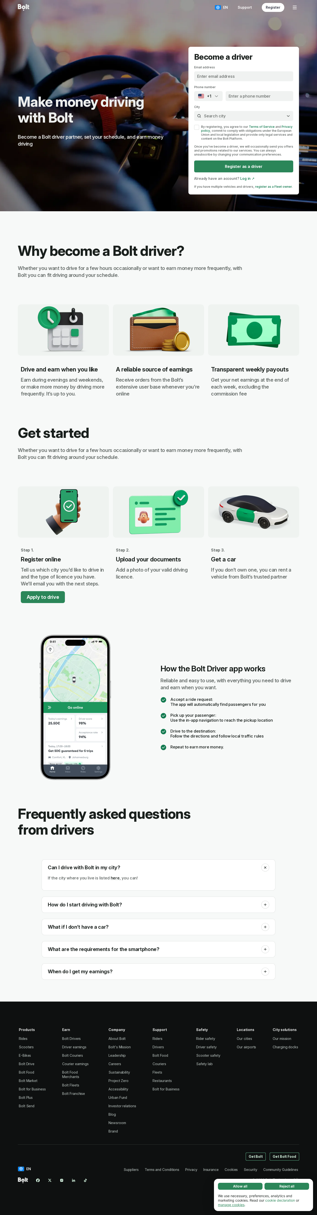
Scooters (26, 1047)
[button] (265, 868)
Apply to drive (43, 597)
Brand (113, 1131)
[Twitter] (50, 1180)
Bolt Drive (26, 1064)
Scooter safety (208, 1055)
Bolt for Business (32, 1089)
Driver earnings (74, 1047)
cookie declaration (280, 1200)
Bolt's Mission (119, 1047)
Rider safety (205, 1038)
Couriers (159, 1064)
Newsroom (117, 1123)
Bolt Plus (26, 1097)
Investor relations (122, 1106)
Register (273, 7)
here (115, 877)
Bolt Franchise (73, 1093)
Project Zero (118, 1081)
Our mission (282, 1038)
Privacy (191, 1169)
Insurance (211, 1169)
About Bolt (117, 1038)
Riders (157, 1038)
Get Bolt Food (284, 1156)
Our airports (246, 1047)
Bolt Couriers (72, 1055)
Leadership (117, 1055)
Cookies (231, 1169)
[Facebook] (38, 1180)
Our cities (244, 1038)
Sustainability (119, 1072)
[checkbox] (196, 127)
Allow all (240, 1186)
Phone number (205, 87)
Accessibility (118, 1089)
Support (245, 7)
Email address (204, 67)
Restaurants (162, 1081)
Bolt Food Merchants (70, 1074)
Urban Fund (117, 1097)
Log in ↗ (247, 178)
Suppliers (131, 1169)
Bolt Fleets (70, 1085)
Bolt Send (26, 1106)
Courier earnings (75, 1064)
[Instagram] (62, 1180)
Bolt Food (26, 1072)
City (197, 107)
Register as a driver (243, 166)
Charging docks (285, 1047)
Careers (114, 1064)
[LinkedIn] (74, 1180)
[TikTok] (85, 1180)
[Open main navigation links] (294, 7)
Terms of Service (262, 127)
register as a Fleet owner (273, 186)
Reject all (286, 1186)
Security (250, 1169)
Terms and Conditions (162, 1169)
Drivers (158, 1047)
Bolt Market (28, 1081)
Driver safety (206, 1047)
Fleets (157, 1072)
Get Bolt (256, 1156)
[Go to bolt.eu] (23, 7)
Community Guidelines (280, 1169)
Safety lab (204, 1064)
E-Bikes (25, 1055)
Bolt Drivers (71, 1038)
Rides (23, 1038)
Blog (112, 1114)
